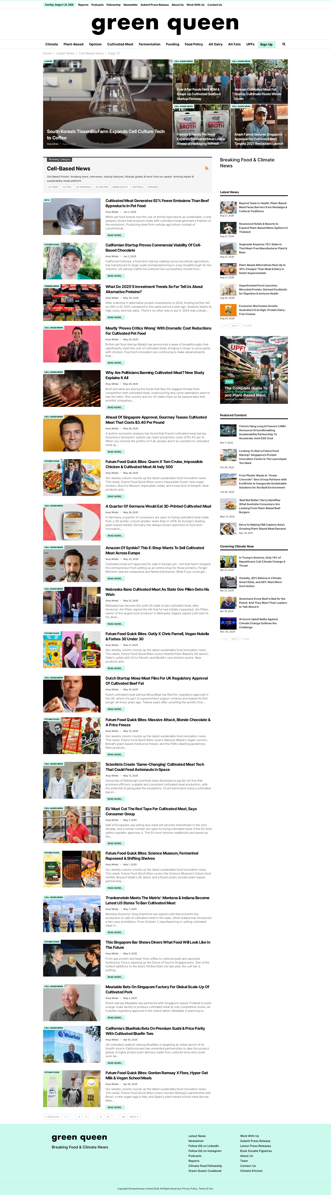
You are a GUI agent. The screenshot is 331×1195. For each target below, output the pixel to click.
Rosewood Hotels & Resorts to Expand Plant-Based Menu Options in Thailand (263, 227)
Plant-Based (74, 44)
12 (108, 1117)
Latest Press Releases (255, 1146)
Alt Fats (234, 44)
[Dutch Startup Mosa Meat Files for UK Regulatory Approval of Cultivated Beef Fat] (72, 694)
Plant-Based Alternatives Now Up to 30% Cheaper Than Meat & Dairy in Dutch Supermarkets (262, 269)
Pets (46, 200)
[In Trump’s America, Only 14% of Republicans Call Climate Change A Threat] (228, 562)
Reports (83, 4)
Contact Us (214, 4)
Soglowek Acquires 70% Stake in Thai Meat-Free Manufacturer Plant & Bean (263, 248)
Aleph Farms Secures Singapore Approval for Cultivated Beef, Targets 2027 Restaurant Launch (258, 139)
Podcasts (97, 4)
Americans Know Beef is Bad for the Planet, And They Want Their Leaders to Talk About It (263, 602)
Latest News (197, 1136)
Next (133, 1117)
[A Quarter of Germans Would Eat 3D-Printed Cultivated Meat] (72, 522)
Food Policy (194, 44)
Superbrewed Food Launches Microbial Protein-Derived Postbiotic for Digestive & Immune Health (263, 289)
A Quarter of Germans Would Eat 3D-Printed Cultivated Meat (158, 506)
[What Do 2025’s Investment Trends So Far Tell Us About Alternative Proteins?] (72, 302)
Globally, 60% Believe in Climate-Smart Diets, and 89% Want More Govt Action (260, 582)
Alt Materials (83, 187)
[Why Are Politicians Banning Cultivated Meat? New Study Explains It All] (72, 388)
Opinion (95, 44)
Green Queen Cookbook (204, 1171)
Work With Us (196, 4)
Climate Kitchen (251, 1171)
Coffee (48, 61)
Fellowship (114, 4)
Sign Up (266, 44)
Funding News (51, 286)
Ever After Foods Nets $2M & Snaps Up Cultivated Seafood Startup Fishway (198, 94)
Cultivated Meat (120, 44)
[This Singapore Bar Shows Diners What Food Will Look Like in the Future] (72, 958)
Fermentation (150, 44)
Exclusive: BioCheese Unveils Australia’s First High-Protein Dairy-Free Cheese (262, 310)
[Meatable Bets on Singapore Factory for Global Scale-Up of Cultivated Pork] (72, 1002)
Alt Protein (102, 187)
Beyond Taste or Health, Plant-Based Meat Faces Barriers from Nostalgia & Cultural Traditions (263, 207)
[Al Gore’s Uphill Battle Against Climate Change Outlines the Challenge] (228, 623)
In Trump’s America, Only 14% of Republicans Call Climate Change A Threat (262, 561)
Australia (137, 187)
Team (244, 1161)
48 (123, 1117)
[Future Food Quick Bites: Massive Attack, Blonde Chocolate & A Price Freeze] (72, 735)
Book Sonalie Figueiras (256, 1151)
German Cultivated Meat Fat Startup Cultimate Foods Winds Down (257, 94)
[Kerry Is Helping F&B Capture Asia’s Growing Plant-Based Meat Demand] (228, 529)
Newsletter (131, 4)
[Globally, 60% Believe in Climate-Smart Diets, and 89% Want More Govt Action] (228, 582)
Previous (53, 1117)
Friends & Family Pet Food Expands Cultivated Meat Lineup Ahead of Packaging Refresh (201, 139)
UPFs (250, 44)
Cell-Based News (183, 61)
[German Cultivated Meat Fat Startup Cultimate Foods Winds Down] (259, 81)
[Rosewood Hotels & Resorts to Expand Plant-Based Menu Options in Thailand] (228, 228)
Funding (172, 44)
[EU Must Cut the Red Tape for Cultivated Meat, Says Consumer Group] (72, 824)
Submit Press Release (155, 4)
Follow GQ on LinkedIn (203, 1146)
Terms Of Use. (206, 1188)
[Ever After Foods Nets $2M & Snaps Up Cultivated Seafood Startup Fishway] (202, 81)
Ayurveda (153, 187)
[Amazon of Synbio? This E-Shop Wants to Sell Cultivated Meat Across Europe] (72, 563)
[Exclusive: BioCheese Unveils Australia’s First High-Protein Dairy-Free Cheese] (228, 310)
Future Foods (51, 244)
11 (101, 1117)
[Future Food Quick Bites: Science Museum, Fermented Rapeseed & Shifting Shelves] (72, 869)
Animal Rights (120, 187)
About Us (178, 4)
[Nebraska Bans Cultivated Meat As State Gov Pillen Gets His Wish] (72, 605)
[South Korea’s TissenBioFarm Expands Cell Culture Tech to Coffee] (108, 104)
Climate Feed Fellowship (205, 1166)
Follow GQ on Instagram (204, 1151)
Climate (51, 44)
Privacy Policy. (190, 1188)
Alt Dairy (216, 44)
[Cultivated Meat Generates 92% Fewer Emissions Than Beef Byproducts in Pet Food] (72, 216)
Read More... (115, 235)
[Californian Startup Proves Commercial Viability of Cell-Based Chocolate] (72, 261)
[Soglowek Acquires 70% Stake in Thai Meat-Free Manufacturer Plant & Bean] (228, 248)
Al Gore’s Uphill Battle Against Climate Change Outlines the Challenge (258, 623)
